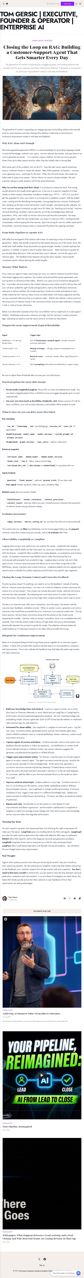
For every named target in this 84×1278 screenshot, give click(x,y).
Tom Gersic (12, 897)
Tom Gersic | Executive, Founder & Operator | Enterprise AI (39, 20)
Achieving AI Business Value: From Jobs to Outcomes (31, 1013)
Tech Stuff (48, 40)
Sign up (42, 1265)
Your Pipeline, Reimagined (17, 1126)
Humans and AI (37, 40)
